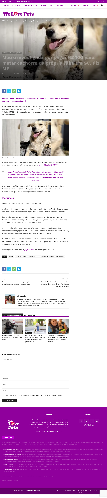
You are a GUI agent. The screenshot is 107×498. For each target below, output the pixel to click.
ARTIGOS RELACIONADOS (12, 315)
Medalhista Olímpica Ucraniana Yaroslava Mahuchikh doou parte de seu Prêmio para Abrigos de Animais (54, 284)
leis (39, 256)
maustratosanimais (48, 256)
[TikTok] (101, 1)
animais (11, 256)
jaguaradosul (32, 256)
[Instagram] (99, 1)
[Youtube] (103, 1)
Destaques (10, 21)
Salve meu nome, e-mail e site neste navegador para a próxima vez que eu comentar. (33, 395)
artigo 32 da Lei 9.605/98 (48, 165)
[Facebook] (96, 1)
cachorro (18, 256)
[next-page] (7, 346)
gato (24, 256)
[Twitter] (9, 91)
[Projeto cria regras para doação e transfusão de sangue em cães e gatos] (12, 326)
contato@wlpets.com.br (54, 431)
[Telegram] (19, 91)
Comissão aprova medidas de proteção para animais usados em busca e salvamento (17, 283)
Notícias (19, 52)
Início (3, 21)
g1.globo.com (29, 250)
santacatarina (60, 256)
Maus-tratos (12, 52)
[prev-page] (3, 346)
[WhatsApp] (14, 91)
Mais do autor (29, 315)
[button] (102, 5)
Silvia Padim (9, 74)
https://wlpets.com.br (33, 444)
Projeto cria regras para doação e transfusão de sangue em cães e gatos (12, 337)
